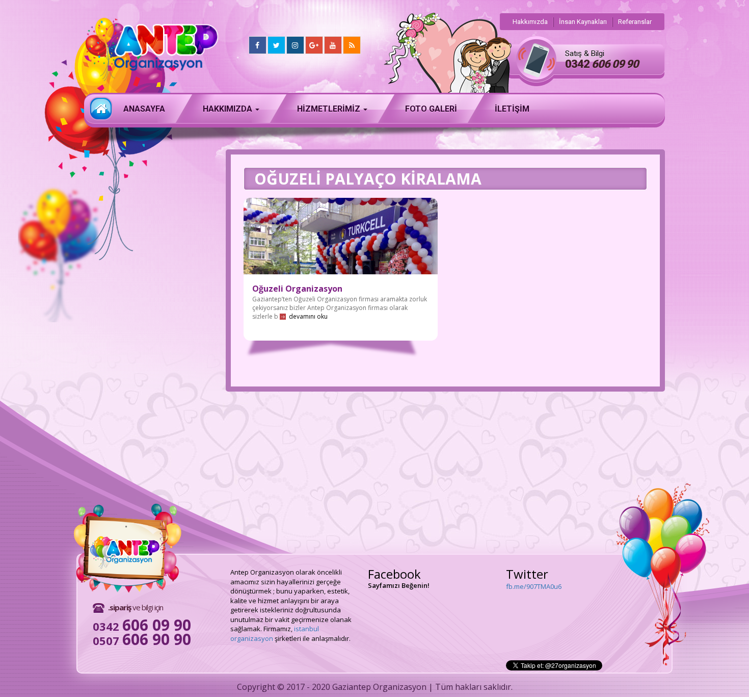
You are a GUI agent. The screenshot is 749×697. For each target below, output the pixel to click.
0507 (142, 640)
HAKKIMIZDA (228, 109)
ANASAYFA (144, 109)
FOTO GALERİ (431, 109)
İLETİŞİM (512, 109)
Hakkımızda (530, 21)
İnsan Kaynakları (583, 21)
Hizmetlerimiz (329, 109)
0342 (601, 64)
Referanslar (635, 21)
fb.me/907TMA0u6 (533, 585)
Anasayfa (101, 108)
